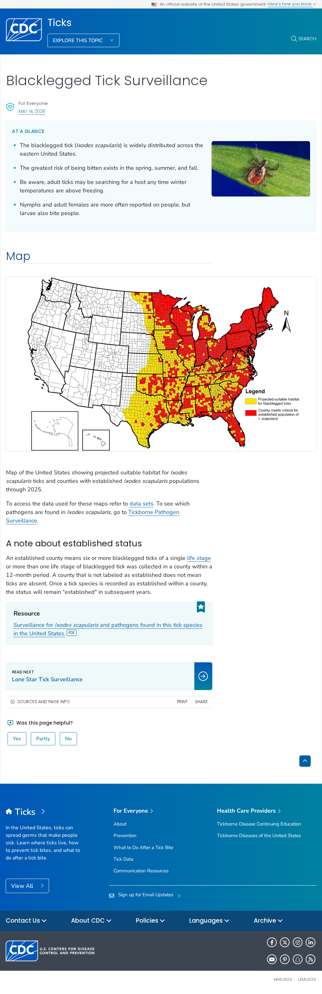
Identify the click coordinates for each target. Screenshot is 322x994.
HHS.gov (283, 979)
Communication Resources (141, 871)
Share (201, 702)
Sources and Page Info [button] (44, 702)
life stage (199, 558)
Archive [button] (266, 920)
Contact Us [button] (24, 920)
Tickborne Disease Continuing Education (259, 824)
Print (182, 702)
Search (307, 38)
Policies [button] (148, 920)
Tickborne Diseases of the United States (259, 835)
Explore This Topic (78, 40)
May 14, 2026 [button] (32, 111)
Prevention (125, 835)
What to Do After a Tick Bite (143, 847)
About (120, 824)
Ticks (59, 23)
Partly (43, 738)
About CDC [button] (88, 920)
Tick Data (123, 859)
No (68, 738)
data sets (141, 503)
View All (23, 886)
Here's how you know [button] (290, 4)
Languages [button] (206, 920)
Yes (17, 738)
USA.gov (307, 979)
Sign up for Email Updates (145, 895)
